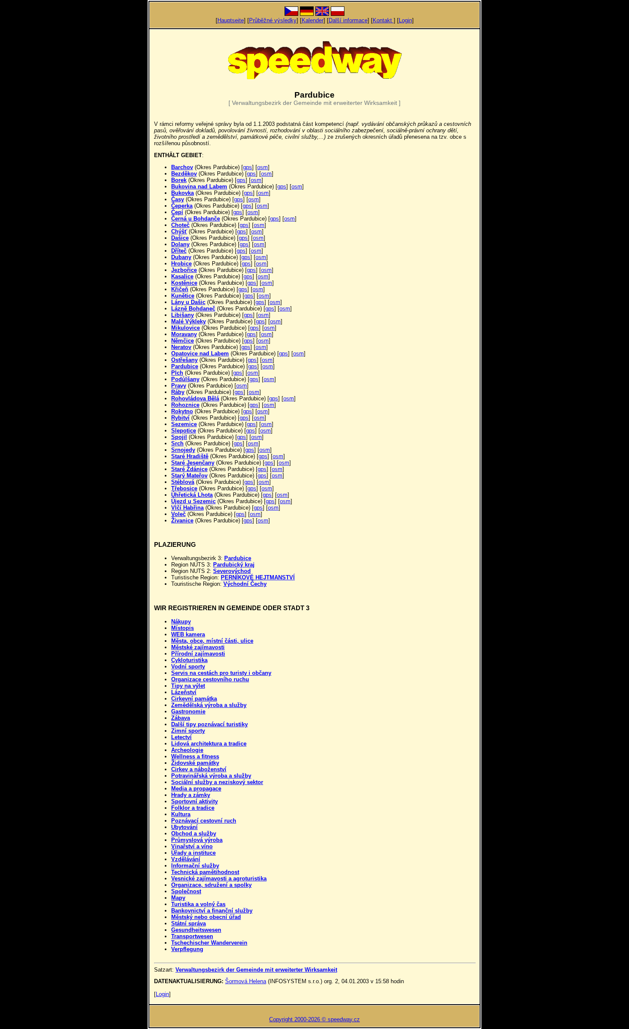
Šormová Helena (245, 981)
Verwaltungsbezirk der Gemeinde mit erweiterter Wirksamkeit (256, 969)
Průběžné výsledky (273, 20)
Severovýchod (232, 571)
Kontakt (383, 20)
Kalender (312, 20)
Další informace (348, 20)
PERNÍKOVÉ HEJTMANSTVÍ (258, 577)
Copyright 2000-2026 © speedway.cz (314, 1019)
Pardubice (237, 558)
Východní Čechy (245, 584)
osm (262, 167)
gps (247, 167)
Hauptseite (230, 20)
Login (405, 20)
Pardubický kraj (234, 564)
